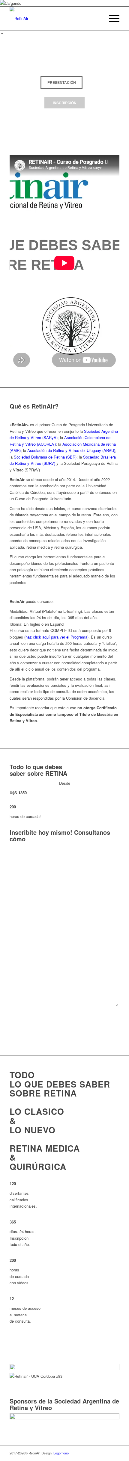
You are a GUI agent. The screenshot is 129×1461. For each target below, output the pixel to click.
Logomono (61, 1453)
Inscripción (64, 102)
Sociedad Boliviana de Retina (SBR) (45, 457)
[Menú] (111, 19)
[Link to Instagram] (105, 1452)
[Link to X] (114, 1452)
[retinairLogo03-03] (53, 19)
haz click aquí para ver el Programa (56, 637)
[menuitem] (111, 19)
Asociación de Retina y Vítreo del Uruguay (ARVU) (71, 450)
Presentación (61, 82)
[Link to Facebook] (96, 1452)
